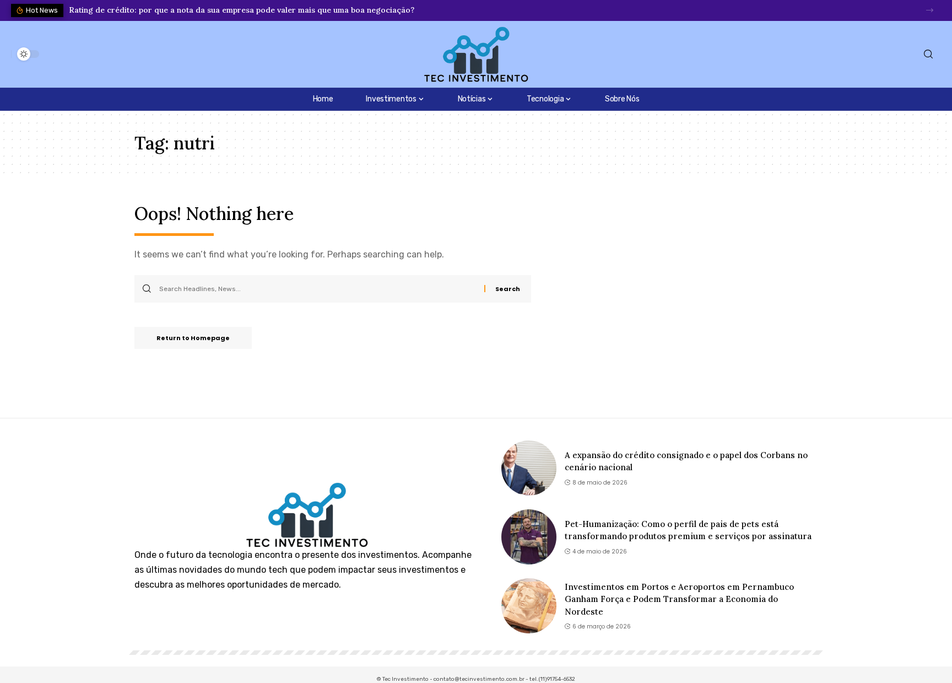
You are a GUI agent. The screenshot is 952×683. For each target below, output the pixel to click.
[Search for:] (317, 289)
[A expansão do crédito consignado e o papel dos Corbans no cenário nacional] (528, 468)
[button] (929, 10)
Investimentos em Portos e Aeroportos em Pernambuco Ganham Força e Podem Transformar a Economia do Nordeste (679, 599)
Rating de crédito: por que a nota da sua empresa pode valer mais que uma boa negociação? (241, 10)
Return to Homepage (193, 338)
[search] (928, 54)
